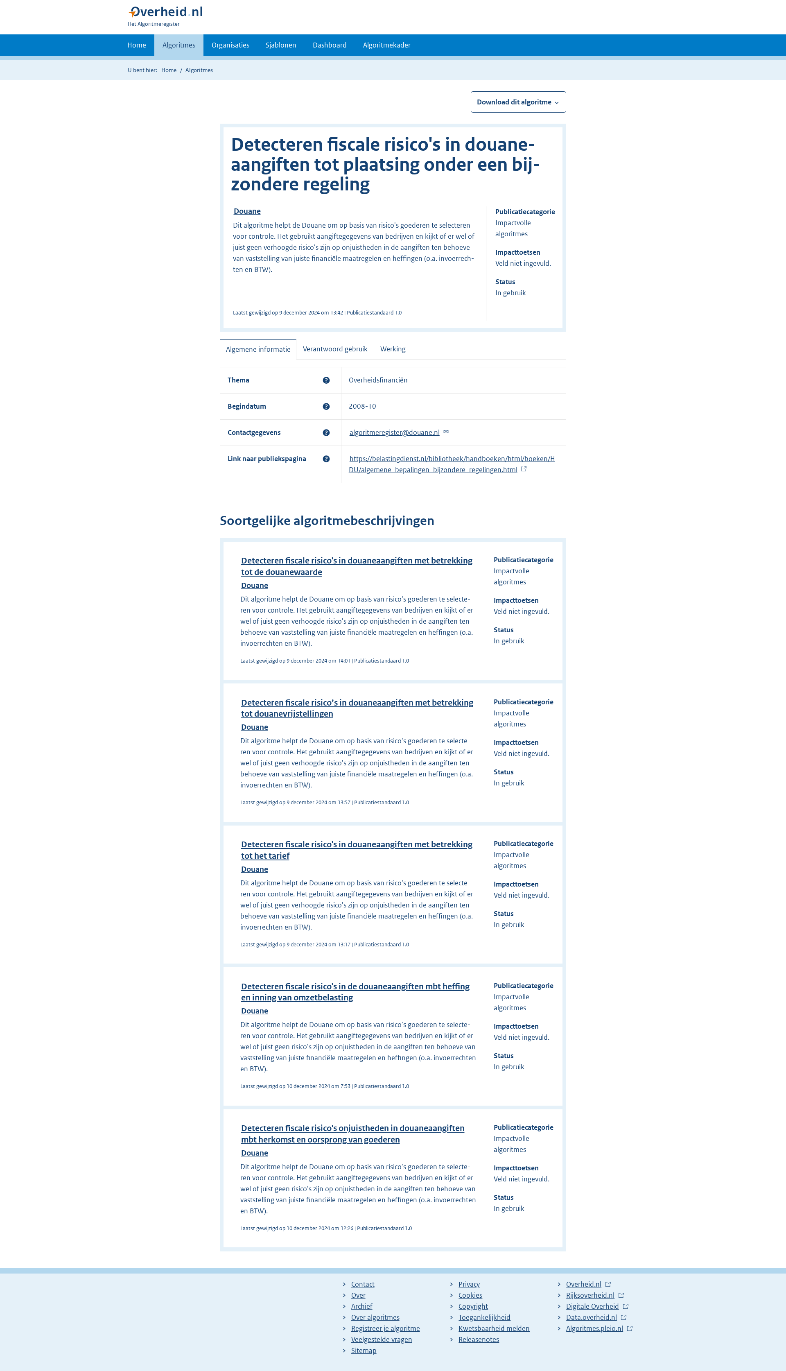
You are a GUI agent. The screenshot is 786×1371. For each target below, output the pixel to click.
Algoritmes (179, 45)
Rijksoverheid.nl (590, 1296)
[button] (326, 380)
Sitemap (364, 1350)
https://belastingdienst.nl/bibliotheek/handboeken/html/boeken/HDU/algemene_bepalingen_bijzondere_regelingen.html (452, 464)
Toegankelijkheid (484, 1317)
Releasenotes (478, 1339)
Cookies (470, 1295)
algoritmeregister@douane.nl (395, 433)
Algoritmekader (387, 45)
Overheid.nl (583, 1285)
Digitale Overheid (592, 1307)
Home (136, 45)
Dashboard (330, 45)
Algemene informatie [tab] (258, 349)
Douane (247, 211)
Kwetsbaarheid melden (494, 1328)
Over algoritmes (375, 1317)
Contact (363, 1284)
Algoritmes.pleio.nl (594, 1329)
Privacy (469, 1284)
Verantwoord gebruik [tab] (335, 348)
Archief (362, 1306)
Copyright (473, 1306)
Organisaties (230, 45)
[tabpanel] (393, 425)
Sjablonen (281, 45)
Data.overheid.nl (591, 1318)
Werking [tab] (393, 348)
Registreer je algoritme (385, 1328)
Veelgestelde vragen (381, 1339)
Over (358, 1295)
